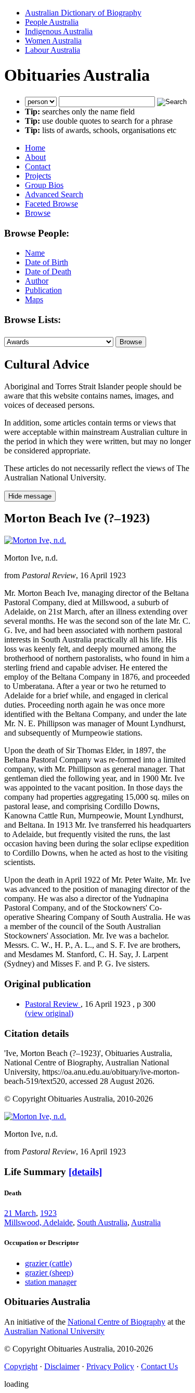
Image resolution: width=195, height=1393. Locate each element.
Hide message (29, 496)
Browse (37, 213)
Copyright (20, 1366)
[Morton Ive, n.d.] (35, 540)
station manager (50, 1282)
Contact (37, 166)
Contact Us (159, 1366)
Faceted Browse (51, 203)
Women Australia (53, 40)
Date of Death (48, 271)
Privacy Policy (110, 1366)
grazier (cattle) (48, 1263)
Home (35, 147)
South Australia (102, 1222)
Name (35, 252)
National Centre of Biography (116, 1321)
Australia (146, 1222)
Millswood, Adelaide (38, 1222)
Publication (43, 290)
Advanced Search (54, 194)
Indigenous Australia (59, 31)
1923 (48, 1213)
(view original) (49, 1013)
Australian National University (54, 1331)
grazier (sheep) (49, 1272)
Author (36, 280)
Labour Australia (52, 50)
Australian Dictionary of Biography (83, 12)
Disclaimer (62, 1366)
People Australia (52, 22)
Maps (34, 299)
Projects (38, 175)
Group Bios (44, 185)
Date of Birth (46, 262)
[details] (85, 1171)
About (35, 157)
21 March (20, 1213)
